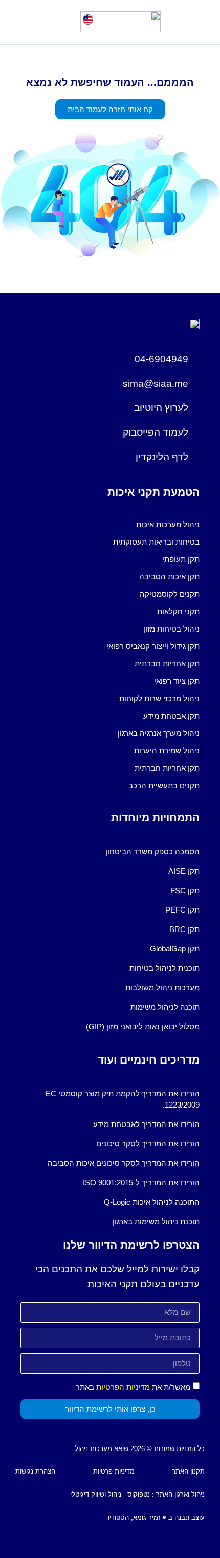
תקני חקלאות (178, 611)
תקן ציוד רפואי (177, 681)
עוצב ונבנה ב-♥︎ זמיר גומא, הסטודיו (156, 1517)
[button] (24, 21)
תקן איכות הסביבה (169, 576)
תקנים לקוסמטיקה (170, 594)
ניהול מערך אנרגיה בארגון (159, 733)
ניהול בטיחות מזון (171, 628)
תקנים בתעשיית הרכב (164, 785)
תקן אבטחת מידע (171, 715)
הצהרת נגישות (35, 1471)
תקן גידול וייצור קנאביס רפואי (153, 646)
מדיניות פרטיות (114, 1471)
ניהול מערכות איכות (168, 524)
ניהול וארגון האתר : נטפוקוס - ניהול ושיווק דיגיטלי (137, 1494)
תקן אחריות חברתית (167, 663)
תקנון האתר (188, 1471)
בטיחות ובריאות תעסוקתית (156, 541)
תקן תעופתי (181, 559)
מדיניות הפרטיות (123, 1386)
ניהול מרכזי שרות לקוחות (159, 698)
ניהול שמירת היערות (167, 750)
